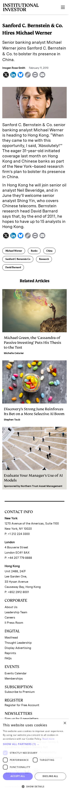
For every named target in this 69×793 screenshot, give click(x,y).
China (49, 250)
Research (44, 259)
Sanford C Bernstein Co (17, 259)
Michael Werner (13, 250)
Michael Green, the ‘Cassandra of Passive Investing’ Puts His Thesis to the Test (32, 342)
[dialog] (34, 756)
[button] (34, 744)
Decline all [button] (50, 776)
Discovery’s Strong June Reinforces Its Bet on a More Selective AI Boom (34, 411)
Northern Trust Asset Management (41, 486)
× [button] (64, 723)
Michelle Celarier (14, 353)
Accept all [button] (18, 776)
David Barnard (13, 267)
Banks (34, 250)
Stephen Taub (12, 419)
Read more (48, 738)
